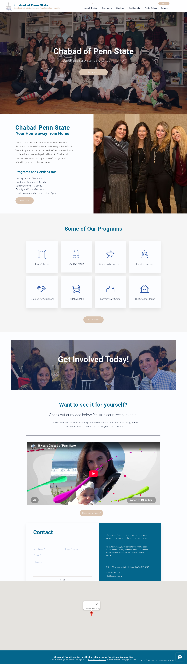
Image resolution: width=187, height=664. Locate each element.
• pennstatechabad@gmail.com (121, 659)
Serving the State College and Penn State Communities (37, 8)
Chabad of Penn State (31, 5)
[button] (120, 8)
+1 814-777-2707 (97, 659)
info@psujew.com (114, 576)
